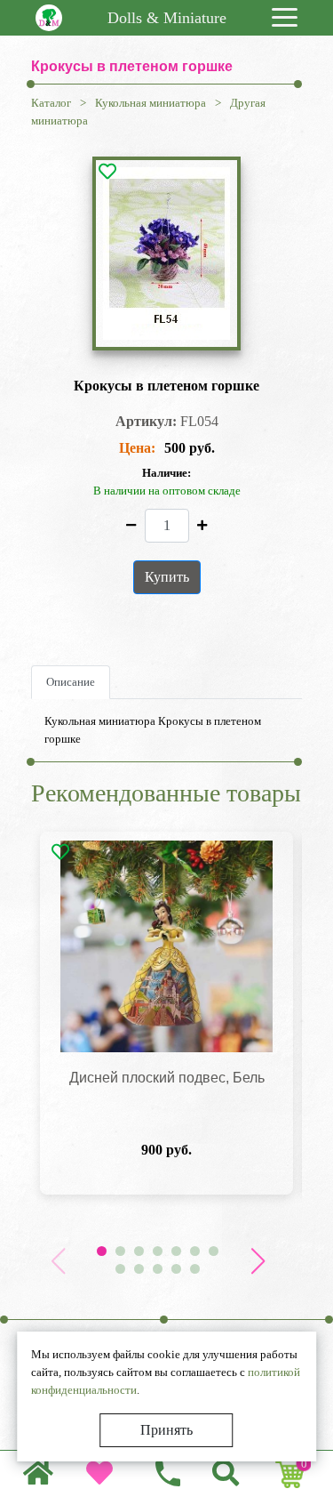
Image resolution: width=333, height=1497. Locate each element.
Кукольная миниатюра (150, 102)
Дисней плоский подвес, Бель (167, 1077)
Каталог (51, 102)
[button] (257, 1261)
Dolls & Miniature (166, 18)
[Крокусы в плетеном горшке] (166, 253)
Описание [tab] (70, 681)
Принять (166, 1429)
